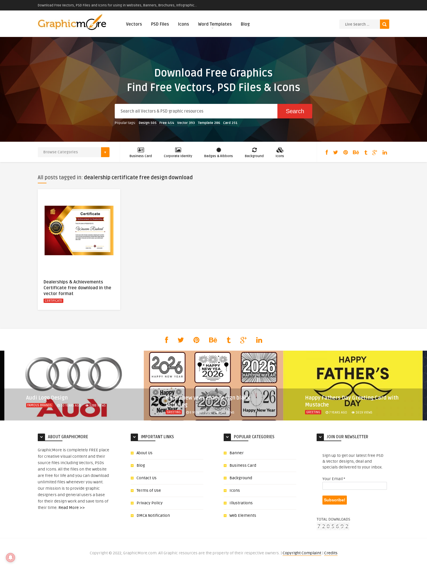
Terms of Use (149, 490)
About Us (144, 452)
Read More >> (71, 507)
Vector (186, 123)
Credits (331, 553)
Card (230, 123)
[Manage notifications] (10, 557)
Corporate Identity (178, 156)
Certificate (53, 301)
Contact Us (147, 477)
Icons (183, 24)
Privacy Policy (150, 502)
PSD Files (160, 24)
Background (254, 156)
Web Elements (242, 515)
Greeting (174, 412)
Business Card (141, 156)
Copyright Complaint (302, 553)
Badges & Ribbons (218, 156)
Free (166, 123)
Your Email (333, 478)
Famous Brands (39, 405)
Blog (245, 24)
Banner (236, 452)
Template (209, 123)
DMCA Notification (153, 515)
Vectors (134, 24)
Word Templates (215, 24)
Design (148, 123)
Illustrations (241, 502)
